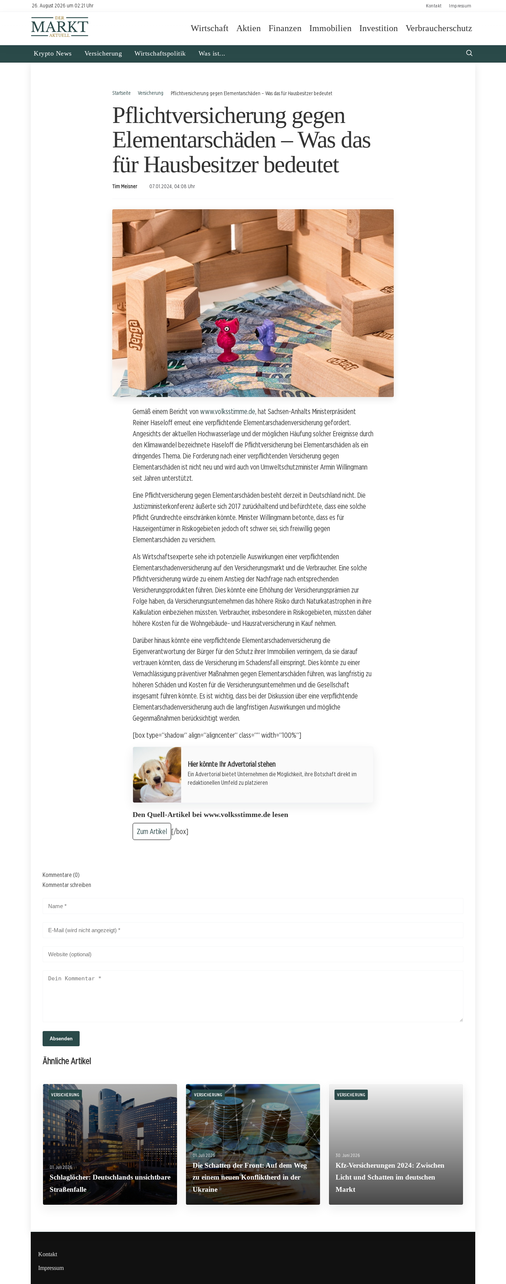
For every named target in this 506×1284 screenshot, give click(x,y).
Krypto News (53, 53)
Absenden (61, 1038)
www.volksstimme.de (227, 411)
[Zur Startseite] (60, 36)
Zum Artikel (152, 831)
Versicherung (103, 53)
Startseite (121, 93)
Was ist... (212, 53)
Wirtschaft (210, 28)
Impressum (460, 6)
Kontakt (434, 6)
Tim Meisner (124, 186)
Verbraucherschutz (439, 28)
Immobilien (330, 28)
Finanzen (285, 28)
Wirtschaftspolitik (160, 53)
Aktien (248, 28)
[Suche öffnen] (469, 54)
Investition (378, 28)
